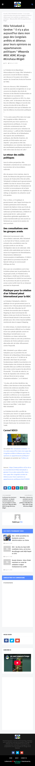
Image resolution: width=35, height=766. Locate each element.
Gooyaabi (17, 763)
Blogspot (18, 761)
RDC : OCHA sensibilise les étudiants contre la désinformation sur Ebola (20, 538)
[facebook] (6, 640)
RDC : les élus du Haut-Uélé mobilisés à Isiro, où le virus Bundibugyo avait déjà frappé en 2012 (21, 550)
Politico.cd (24, 458)
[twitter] (12, 640)
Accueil (5, 13)
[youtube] (17, 640)
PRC (6, 63)
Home (10, 758)
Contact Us (24, 758)
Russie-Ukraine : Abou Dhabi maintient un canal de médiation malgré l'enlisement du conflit (21, 563)
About (16, 758)
